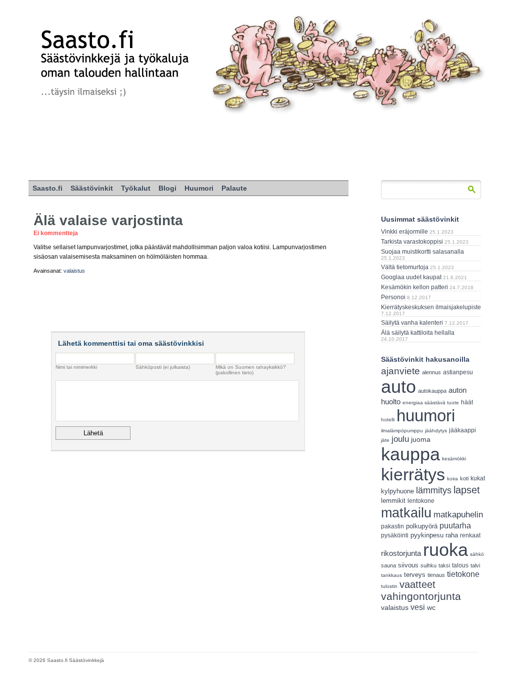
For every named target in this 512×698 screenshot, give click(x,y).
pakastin (392, 526)
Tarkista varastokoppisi (412, 241)
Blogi (167, 188)
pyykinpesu (427, 535)
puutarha (455, 525)
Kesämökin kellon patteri (414, 287)
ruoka (445, 549)
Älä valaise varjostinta (108, 220)
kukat (477, 478)
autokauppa (432, 391)
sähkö (477, 554)
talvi (475, 565)
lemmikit (393, 500)
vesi (417, 607)
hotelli (387, 419)
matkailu (406, 512)
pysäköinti (394, 535)
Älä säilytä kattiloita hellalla (417, 332)
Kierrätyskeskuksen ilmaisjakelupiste (431, 307)
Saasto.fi (47, 188)
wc (431, 607)
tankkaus (391, 575)
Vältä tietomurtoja (404, 267)
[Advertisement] (256, 147)
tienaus (436, 575)
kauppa (410, 454)
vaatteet (418, 584)
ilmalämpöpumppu (402, 430)
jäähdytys (436, 430)
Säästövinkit (91, 188)
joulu (400, 439)
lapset (467, 489)
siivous (408, 565)
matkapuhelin (458, 514)
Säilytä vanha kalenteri (412, 322)
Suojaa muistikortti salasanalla (422, 251)
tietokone (463, 573)
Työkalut (135, 188)
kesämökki (454, 458)
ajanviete (400, 371)
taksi (444, 565)
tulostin (389, 586)
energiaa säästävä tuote (430, 402)
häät (467, 402)
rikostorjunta (401, 553)
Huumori (199, 188)
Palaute (234, 188)
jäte (385, 440)
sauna (388, 565)
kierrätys (413, 474)
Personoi (393, 297)
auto (398, 387)
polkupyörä (422, 526)
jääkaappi (462, 430)
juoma (420, 439)
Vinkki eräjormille (404, 231)
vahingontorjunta (421, 596)
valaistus (74, 271)
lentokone (421, 501)
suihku (428, 565)
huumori (425, 415)
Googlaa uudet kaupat (411, 277)
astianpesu (458, 372)
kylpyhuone (397, 491)
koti (464, 478)
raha (452, 535)
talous (460, 565)
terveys (415, 574)
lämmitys (434, 490)
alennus (431, 372)
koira (452, 478)
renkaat (470, 535)
